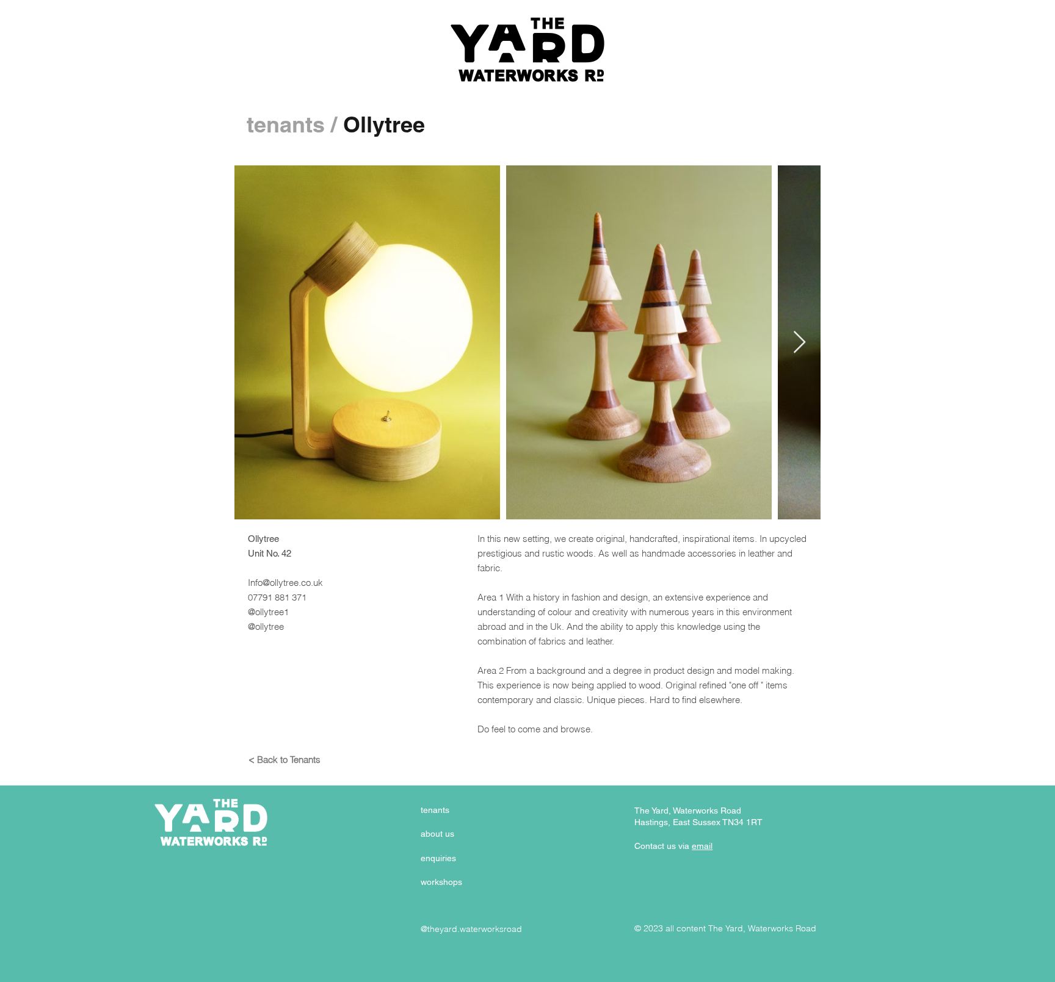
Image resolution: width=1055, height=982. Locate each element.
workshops (441, 882)
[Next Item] (799, 343)
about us (437, 834)
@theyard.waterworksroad (471, 928)
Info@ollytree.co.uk (285, 582)
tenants (286, 124)
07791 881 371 (277, 597)
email (702, 846)
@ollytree (266, 626)
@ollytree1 (268, 612)
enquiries (438, 858)
